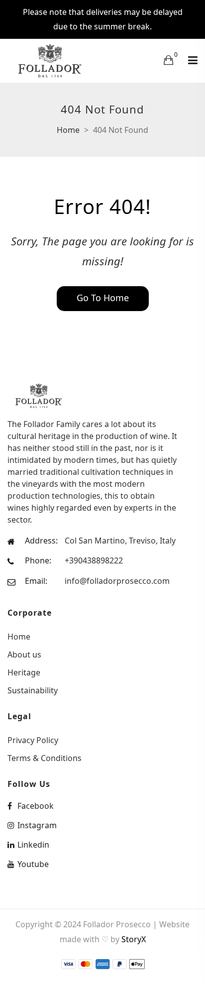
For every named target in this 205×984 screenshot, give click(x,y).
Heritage (23, 672)
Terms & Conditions (44, 757)
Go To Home (103, 298)
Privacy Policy (32, 740)
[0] (168, 60)
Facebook (35, 805)
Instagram (37, 825)
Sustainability (32, 689)
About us (24, 654)
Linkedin (33, 844)
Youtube (33, 864)
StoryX (133, 939)
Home (68, 129)
